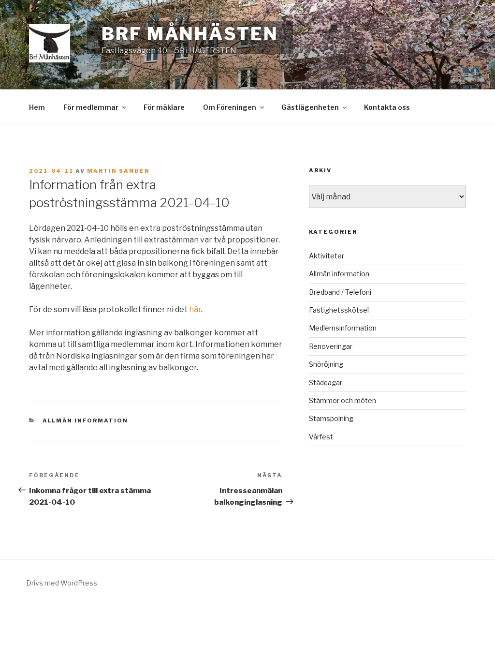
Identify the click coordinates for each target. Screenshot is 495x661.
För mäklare (164, 107)
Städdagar (325, 382)
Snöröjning (326, 364)
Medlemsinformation (343, 328)
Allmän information (86, 420)
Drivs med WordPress (61, 583)
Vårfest (321, 437)
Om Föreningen (229, 107)
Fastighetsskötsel (339, 310)
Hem (37, 107)
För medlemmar (90, 107)
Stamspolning (331, 418)
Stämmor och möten (342, 400)
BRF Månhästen (190, 34)
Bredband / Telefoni (340, 292)
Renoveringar (330, 346)
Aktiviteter (326, 256)
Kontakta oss (387, 107)
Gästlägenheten (310, 107)
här (195, 309)
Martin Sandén (118, 170)
